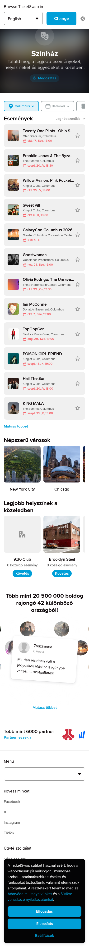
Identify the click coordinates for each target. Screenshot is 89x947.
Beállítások (44, 935)
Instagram (12, 822)
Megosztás (47, 78)
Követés (22, 573)
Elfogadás (44, 911)
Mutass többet (16, 426)
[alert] (44, 901)
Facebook (12, 801)
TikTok (9, 833)
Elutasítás (44, 923)
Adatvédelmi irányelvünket (30, 894)
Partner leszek (16, 737)
